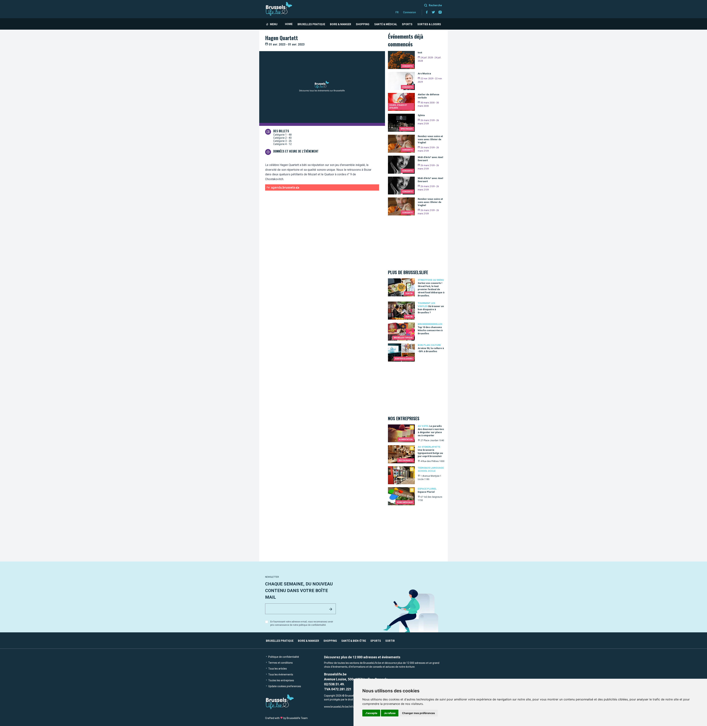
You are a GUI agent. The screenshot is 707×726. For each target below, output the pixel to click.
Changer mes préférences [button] (418, 713)
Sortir (390, 640)
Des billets (281, 131)
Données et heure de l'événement (296, 151)
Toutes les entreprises (281, 680)
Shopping (362, 24)
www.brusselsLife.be (336, 706)
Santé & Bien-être (353, 640)
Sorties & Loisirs (429, 24)
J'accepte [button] (371, 713)
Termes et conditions (280, 662)
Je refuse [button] (389, 713)
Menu (273, 24)
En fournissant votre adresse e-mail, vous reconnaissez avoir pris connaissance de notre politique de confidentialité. (301, 623)
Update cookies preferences (284, 686)
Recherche (435, 5)
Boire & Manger (340, 24)
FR (397, 12)
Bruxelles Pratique (311, 24)
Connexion (409, 12)
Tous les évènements (280, 674)
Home (289, 24)
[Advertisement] (322, 228)
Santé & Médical (385, 24)
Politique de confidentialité (283, 656)
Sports (407, 24)
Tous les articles (277, 668)
